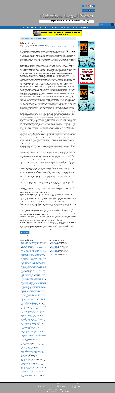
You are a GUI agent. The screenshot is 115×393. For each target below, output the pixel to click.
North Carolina (60, 46)
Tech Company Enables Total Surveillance (30, 360)
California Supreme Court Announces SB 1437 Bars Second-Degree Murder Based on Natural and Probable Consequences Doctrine (33, 313)
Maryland (50, 46)
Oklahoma (23, 47)
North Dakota (65, 46)
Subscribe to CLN (75, 383)
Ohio (20, 47)
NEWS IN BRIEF (54, 242)
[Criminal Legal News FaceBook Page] (82, 5)
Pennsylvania (27, 47)
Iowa (42, 46)
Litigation (39, 27)
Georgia (40, 46)
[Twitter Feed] (86, 5)
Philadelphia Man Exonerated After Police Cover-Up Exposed (34, 364)
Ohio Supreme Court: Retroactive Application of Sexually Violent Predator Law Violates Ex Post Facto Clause (33, 255)
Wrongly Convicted (75, 387)
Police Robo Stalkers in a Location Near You (30, 375)
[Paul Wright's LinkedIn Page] (93, 5)
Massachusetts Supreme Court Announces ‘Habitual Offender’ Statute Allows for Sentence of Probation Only (33, 290)
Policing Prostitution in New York (28, 359)
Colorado (36, 46)
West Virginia (34, 47)
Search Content (75, 27)
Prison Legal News (40, 386)
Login (108, 1)
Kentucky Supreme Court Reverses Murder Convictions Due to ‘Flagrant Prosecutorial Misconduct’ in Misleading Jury (34, 338)
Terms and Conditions (61, 386)
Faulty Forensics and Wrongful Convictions (30, 242)
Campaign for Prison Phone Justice (43, 387)
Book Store (57, 27)
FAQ (58, 385)
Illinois (47, 46)
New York (73, 46)
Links (45, 27)
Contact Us (59, 383)
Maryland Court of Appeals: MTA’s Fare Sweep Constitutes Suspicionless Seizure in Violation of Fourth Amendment (33, 263)
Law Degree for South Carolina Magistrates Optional (32, 356)
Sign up (112, 1)
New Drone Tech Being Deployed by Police (30, 308)
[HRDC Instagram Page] (89, 5)
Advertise (63, 27)
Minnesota (56, 46)
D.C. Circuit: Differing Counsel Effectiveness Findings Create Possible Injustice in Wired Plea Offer (33, 324)
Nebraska (69, 46)
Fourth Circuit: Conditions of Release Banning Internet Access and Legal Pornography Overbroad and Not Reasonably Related (34, 334)
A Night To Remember (84, 27)
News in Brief (26, 46)
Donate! (68, 27)
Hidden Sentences (25, 355)
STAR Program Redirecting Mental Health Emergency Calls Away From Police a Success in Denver (33, 302)
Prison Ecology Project (76, 386)
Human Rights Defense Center (43, 385)
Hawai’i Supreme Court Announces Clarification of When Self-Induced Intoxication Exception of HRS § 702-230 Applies (34, 294)
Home (23, 27)
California (33, 46)
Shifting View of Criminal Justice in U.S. (30, 367)
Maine (53, 46)
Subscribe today (43, 38)
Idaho (44, 46)
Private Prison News (61, 387)
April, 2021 (43, 45)
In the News (33, 27)
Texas (31, 47)
